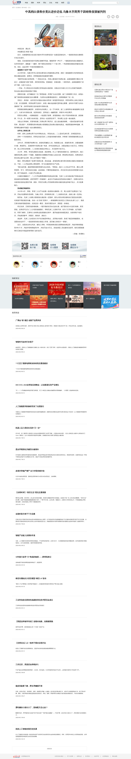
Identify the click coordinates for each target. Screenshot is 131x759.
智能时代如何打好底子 (24, 342)
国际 (32, 2)
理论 (44, 2)
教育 (62, 2)
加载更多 (49, 748)
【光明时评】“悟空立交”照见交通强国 (31, 492)
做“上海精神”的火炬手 (101, 122)
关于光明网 (70, 756)
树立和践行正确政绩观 (110, 285)
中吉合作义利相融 (100, 98)
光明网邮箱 (105, 756)
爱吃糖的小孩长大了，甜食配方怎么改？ (32, 707)
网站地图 (114, 756)
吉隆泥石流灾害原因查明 (102, 142)
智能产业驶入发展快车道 (25, 535)
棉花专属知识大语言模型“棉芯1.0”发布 (31, 578)
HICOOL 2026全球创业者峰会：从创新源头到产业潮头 (37, 385)
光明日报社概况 (59, 756)
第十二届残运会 (90, 298)
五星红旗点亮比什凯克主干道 (103, 89)
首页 (13, 7)
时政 (26, 2)
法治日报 (61, 16)
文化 (50, 2)
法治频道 (18, 7)
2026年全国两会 (19, 298)
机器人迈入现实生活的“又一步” (28, 428)
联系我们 (87, 756)
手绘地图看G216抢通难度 (102, 135)
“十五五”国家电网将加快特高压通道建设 (32, 363)
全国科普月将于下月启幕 (25, 514)
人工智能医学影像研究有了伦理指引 (30, 406)
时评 (38, 2)
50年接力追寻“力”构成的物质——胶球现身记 (33, 557)
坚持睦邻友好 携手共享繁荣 (103, 96)
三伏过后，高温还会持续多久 (27, 664)
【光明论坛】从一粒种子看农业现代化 (31, 643)
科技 (56, 2)
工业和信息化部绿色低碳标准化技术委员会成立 (34, 600)
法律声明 (96, 756)
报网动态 (79, 756)
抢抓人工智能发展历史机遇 (26, 729)
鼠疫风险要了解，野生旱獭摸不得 (29, 686)
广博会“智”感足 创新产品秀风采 (28, 320)
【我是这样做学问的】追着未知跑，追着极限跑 (34, 621)
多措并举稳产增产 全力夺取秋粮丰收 (30, 471)
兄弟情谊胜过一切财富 (101, 91)
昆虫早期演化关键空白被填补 (27, 449)
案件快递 (24, 7)
